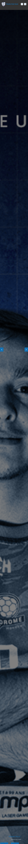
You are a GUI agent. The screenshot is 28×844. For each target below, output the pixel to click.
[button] (1, 350)
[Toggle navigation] (2, 8)
